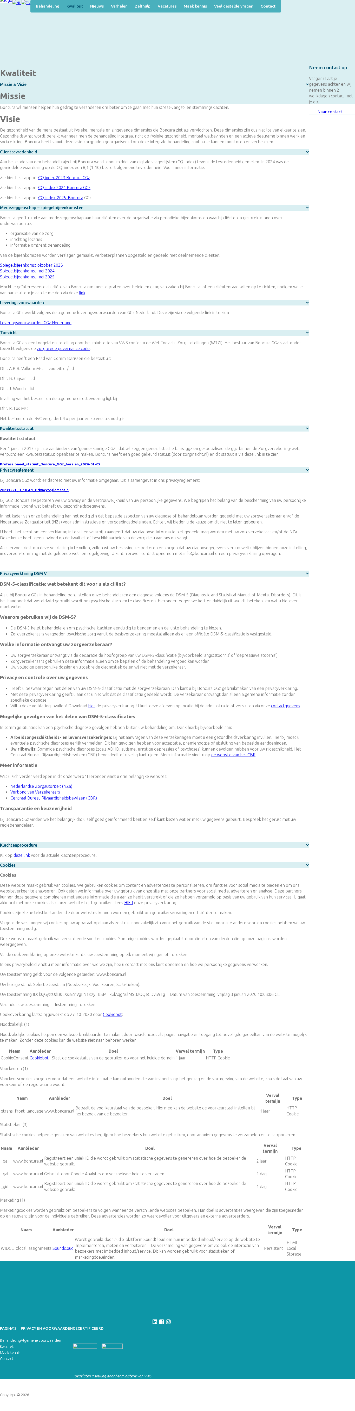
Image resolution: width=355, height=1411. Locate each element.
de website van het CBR (233, 754)
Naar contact (330, 111)
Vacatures (167, 6)
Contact (268, 6)
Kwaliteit (75, 6)
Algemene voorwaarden (41, 1340)
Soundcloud (63, 1248)
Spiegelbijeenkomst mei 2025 (27, 276)
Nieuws (97, 6)
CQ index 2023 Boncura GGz (64, 177)
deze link (22, 855)
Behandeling (47, 6)
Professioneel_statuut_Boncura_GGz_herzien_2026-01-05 (50, 464)
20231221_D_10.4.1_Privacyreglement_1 (34, 490)
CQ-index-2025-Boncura (60, 197)
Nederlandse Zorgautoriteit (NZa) (41, 786)
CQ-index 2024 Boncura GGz (64, 187)
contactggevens (285, 705)
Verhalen (119, 6)
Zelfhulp (142, 6)
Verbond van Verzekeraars (35, 792)
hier (91, 705)
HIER (128, 902)
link (82, 292)
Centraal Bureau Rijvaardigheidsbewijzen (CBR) (53, 798)
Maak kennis (195, 6)
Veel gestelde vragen (233, 6)
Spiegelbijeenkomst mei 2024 (27, 271)
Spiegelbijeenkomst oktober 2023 (31, 265)
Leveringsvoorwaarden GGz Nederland (35, 322)
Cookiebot (112, 1014)
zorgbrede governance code (63, 348)
